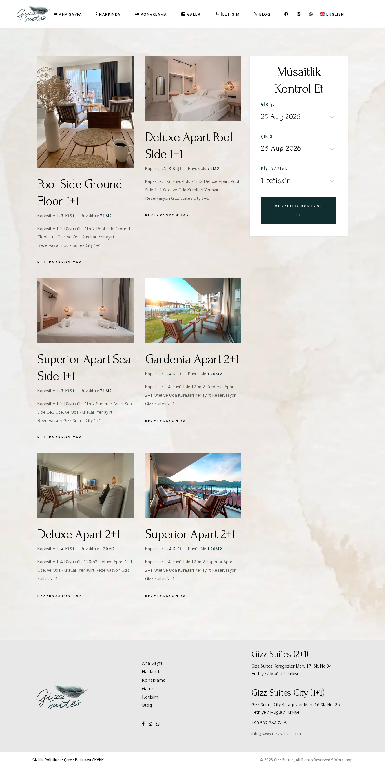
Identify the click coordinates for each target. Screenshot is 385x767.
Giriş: (268, 104)
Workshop (343, 759)
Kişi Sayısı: (274, 167)
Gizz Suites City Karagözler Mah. (283, 704)
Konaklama (154, 680)
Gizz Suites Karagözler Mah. (278, 666)
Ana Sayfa (152, 663)
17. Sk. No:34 (319, 666)
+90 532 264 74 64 (270, 723)
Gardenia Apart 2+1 (192, 359)
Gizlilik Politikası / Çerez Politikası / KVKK (68, 759)
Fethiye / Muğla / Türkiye (275, 673)
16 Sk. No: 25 (327, 704)
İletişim (150, 697)
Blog (147, 705)
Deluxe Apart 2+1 (78, 534)
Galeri (148, 688)
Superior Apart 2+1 (190, 534)
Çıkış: (267, 136)
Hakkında (152, 671)
